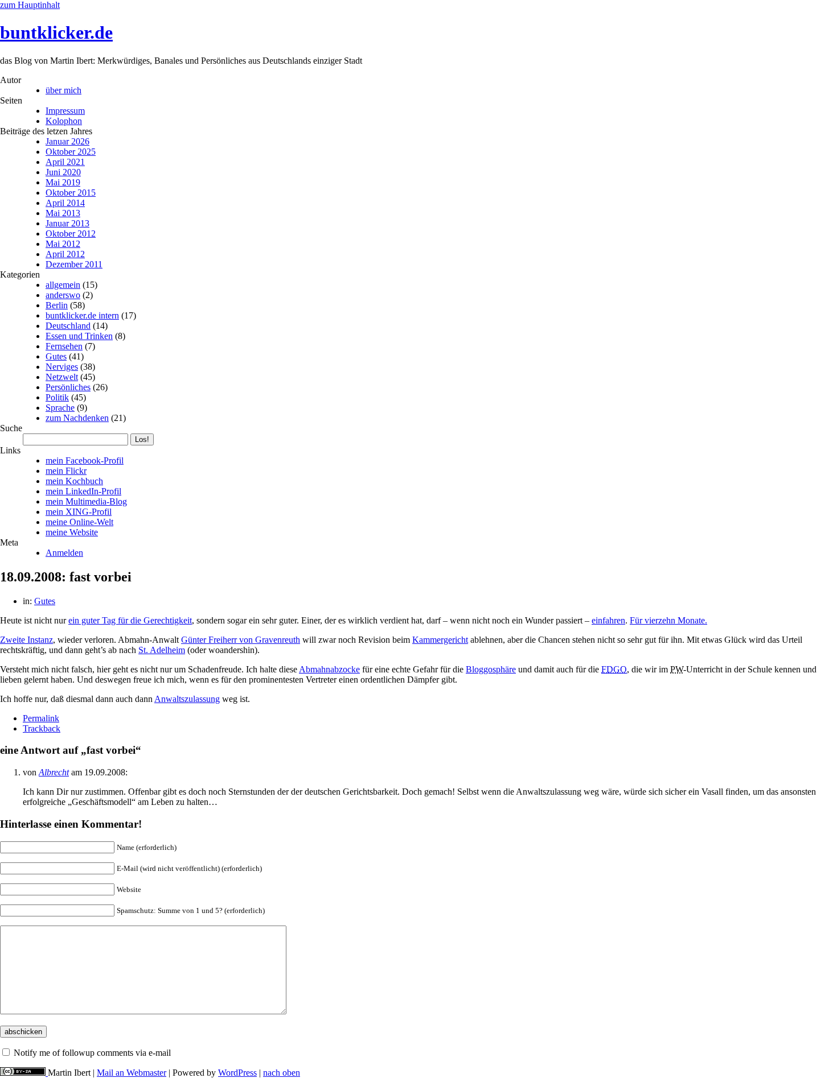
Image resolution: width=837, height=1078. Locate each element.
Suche (11, 428)
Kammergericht (440, 640)
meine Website (72, 532)
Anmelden (64, 552)
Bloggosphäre (491, 669)
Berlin (57, 305)
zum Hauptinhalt (30, 5)
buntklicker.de (56, 32)
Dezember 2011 (74, 264)
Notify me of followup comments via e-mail (92, 1053)
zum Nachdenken (77, 418)
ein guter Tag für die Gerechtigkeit (130, 620)
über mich (63, 90)
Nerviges (62, 366)
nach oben (281, 1072)
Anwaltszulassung (187, 699)
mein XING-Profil (79, 512)
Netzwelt (62, 377)
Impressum (65, 110)
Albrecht (54, 772)
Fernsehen (64, 346)
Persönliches (68, 387)
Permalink (41, 718)
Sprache (60, 407)
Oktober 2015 (71, 192)
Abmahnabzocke (329, 669)
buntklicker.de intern (82, 315)
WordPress (237, 1072)
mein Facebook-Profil (85, 460)
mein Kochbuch (74, 481)
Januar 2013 (67, 223)
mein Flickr (66, 471)
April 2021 (65, 162)
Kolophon (64, 121)
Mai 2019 (63, 182)
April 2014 (65, 203)
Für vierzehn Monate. (668, 620)
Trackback (41, 728)
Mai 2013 (63, 213)
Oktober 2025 (71, 151)
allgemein (63, 285)
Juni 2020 (63, 172)
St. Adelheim (161, 650)
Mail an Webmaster (131, 1072)
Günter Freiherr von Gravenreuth (240, 640)
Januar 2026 (67, 141)
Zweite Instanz (26, 640)
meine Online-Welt (79, 522)
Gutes (56, 356)
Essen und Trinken (79, 336)
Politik (57, 397)
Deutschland (68, 326)
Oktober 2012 (71, 233)
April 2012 (65, 254)
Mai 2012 (63, 244)
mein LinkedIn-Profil (83, 491)
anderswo (63, 295)
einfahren (608, 620)
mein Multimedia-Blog (86, 501)
